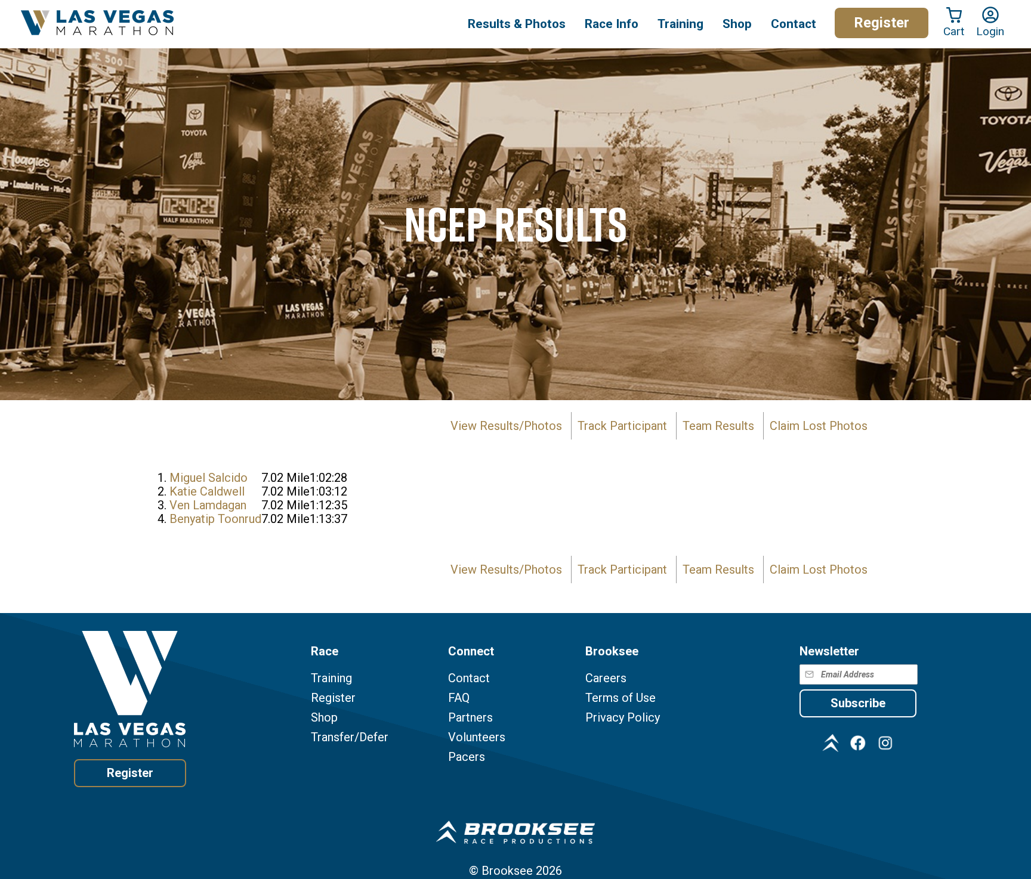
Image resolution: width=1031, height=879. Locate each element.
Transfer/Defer (349, 737)
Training (331, 678)
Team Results (718, 426)
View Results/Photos (506, 426)
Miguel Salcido (208, 478)
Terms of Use (620, 698)
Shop (737, 24)
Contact (469, 678)
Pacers (466, 757)
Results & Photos (517, 24)
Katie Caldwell (207, 491)
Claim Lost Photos (819, 426)
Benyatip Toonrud (215, 519)
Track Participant (622, 426)
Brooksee (507, 870)
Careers (605, 678)
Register (881, 22)
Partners (470, 718)
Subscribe (858, 703)
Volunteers (476, 737)
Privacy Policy (622, 718)
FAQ (459, 698)
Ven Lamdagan (207, 505)
